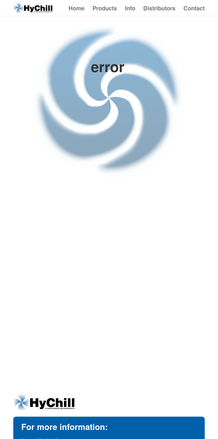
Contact (194, 8)
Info (130, 8)
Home (77, 8)
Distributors (159, 8)
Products (105, 8)
